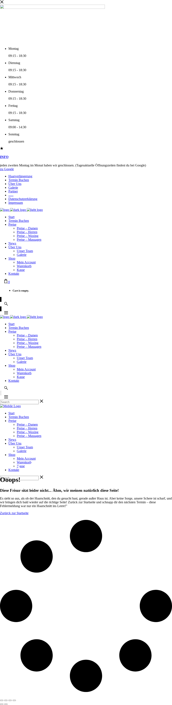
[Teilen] (10, 700)
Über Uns (14, 184)
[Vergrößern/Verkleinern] (1, 700)
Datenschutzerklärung (22, 199)
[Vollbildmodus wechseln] (6, 700)
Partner (13, 191)
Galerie (13, 187)
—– (10, 195)
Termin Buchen (18, 180)
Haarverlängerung (20, 176)
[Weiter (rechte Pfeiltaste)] (6, 704)
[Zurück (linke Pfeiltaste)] (1, 704)
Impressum (15, 202)
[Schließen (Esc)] (14, 700)
